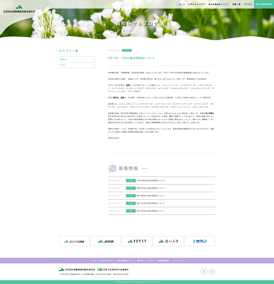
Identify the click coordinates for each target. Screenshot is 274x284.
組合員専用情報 (163, 260)
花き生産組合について (125, 260)
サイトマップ (177, 260)
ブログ (62, 65)
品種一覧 (140, 260)
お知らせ (63, 59)
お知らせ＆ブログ (106, 260)
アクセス (150, 260)
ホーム (94, 260)
